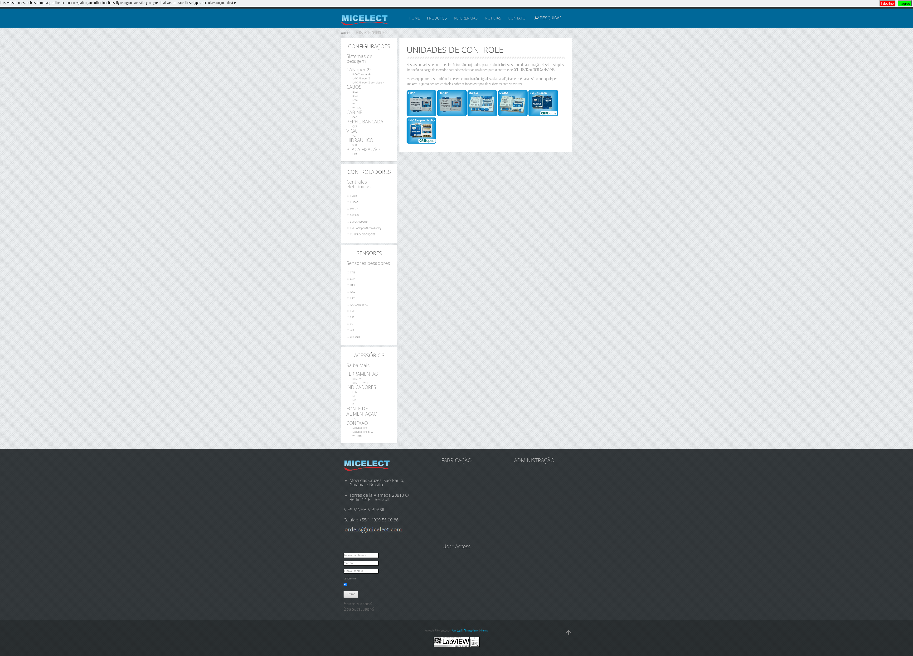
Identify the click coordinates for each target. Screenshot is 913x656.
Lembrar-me (350, 578)
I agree (904, 3)
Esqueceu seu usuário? (359, 609)
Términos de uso (471, 630)
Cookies (484, 630)
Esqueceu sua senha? (358, 603)
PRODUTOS (345, 33)
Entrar (351, 594)
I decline (887, 3)
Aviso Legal (457, 630)
